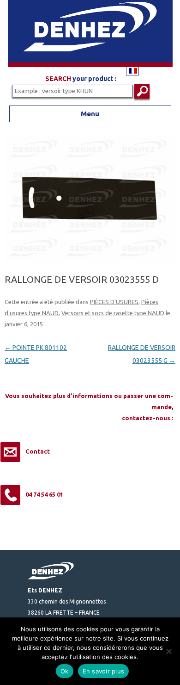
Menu (90, 114)
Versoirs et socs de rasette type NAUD (112, 313)
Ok (64, 671)
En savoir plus (104, 671)
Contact (37, 451)
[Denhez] (90, 64)
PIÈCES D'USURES (114, 302)
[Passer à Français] (132, 70)
